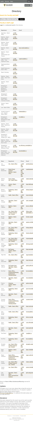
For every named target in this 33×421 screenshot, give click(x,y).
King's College (12, 178)
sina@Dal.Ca (29, 333)
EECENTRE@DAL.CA (22, 150)
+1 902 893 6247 (22, 374)
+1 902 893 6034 (22, 279)
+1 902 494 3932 (22, 245)
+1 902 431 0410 (22, 340)
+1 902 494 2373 (22, 285)
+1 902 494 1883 (22, 351)
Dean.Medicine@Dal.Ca (24, 47)
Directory (7, 1)
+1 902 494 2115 (22, 369)
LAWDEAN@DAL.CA (22, 111)
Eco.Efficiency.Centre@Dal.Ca (25, 145)
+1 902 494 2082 (22, 191)
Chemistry (11, 283)
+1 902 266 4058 (22, 234)
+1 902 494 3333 (22, 213)
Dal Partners (11, 249)
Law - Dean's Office (13, 211)
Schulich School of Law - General (13, 364)
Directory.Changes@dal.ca (6, 393)
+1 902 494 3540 (22, 186)
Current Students (16, 415)
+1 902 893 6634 (22, 295)
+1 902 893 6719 (22, 223)
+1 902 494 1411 (22, 171)
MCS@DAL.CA (22, 117)
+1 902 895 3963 (22, 267)
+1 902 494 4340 (22, 207)
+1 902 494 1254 (22, 229)
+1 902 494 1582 (22, 313)
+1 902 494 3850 (22, 261)
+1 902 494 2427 (15, 99)
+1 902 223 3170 (22, 272)
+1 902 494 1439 (22, 165)
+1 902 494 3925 (22, 301)
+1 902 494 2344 (22, 318)
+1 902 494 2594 (22, 308)
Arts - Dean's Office (13, 163)
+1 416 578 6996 (22, 202)
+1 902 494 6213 (22, 218)
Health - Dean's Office (13, 195)
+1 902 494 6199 (22, 290)
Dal (2, 1)
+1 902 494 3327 (15, 69)
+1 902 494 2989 (22, 240)
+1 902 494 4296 (22, 363)
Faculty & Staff (23, 415)
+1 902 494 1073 (22, 335)
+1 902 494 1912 (22, 175)
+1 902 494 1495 (22, 180)
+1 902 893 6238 (22, 329)
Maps (11, 1)
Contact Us (9, 415)
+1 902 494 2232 (22, 196)
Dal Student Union (13, 265)
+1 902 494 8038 (22, 251)
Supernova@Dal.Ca (23, 58)
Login (1, 25)
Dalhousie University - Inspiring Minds (8, 5)
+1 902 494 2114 (22, 346)
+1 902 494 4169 (22, 324)
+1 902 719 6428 (22, 356)
